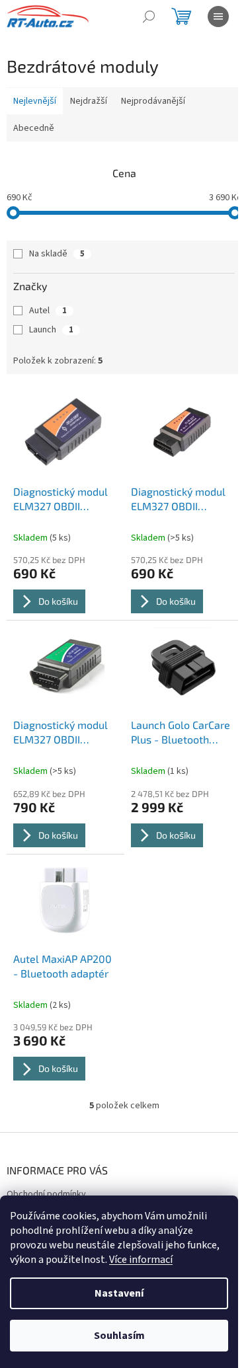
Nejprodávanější (153, 101)
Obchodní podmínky (46, 1194)
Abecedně (33, 128)
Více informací (141, 1259)
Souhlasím (119, 1335)
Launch (51, 329)
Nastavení (119, 1293)
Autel (48, 310)
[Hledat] (149, 16)
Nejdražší (88, 101)
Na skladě (57, 253)
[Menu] (218, 16)
